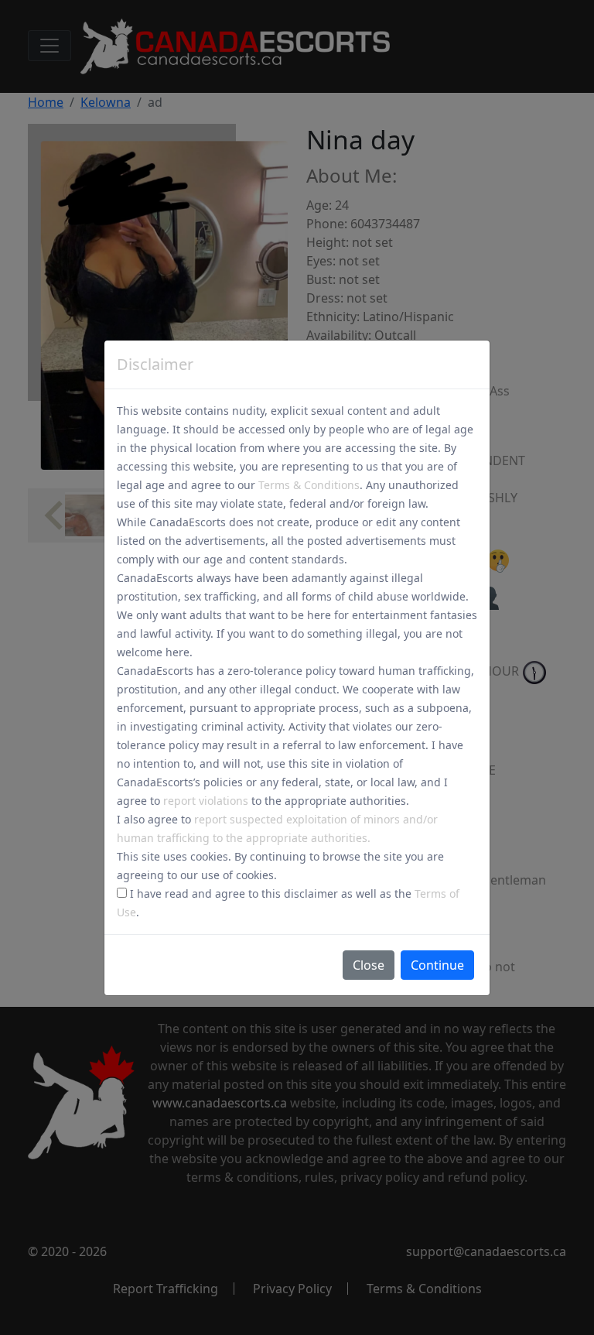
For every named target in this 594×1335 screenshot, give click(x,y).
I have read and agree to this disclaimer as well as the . (288, 902)
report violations (205, 800)
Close (368, 965)
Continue (437, 965)
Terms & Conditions (309, 485)
